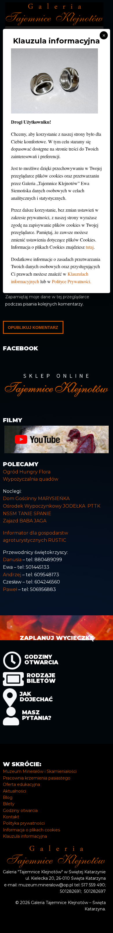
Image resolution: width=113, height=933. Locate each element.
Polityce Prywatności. (71, 281)
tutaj (90, 247)
